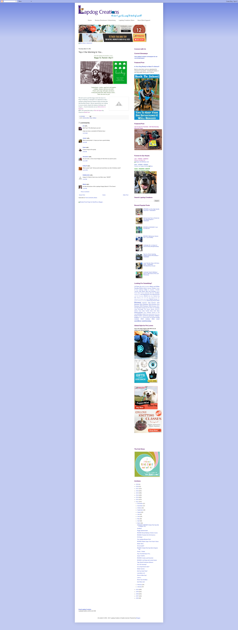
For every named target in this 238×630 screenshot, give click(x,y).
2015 (137, 493)
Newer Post (82, 195)
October (139, 508)
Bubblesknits (86, 175)
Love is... (139, 577)
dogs (91, 117)
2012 (137, 499)
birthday (139, 314)
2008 (137, 594)
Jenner (84, 138)
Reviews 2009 (155, 302)
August (139, 512)
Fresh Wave (137, 292)
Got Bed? (139, 528)
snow (157, 319)
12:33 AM (85, 133)
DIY (148, 289)
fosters (140, 315)
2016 (137, 490)
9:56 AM (85, 151)
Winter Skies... (140, 543)
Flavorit (157, 291)
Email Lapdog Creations (85, 609)
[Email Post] (90, 116)
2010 (137, 589)
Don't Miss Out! (141, 582)
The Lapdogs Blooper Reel (144, 539)
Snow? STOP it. (141, 556)
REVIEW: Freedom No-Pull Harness (146, 535)
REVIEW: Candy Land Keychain (145, 558)
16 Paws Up (137, 286)
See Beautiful (137, 307)
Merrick (146, 296)
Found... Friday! (141, 551)
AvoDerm (147, 286)
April (138, 521)
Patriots (151, 299)
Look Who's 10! (141, 573)
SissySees (85, 156)
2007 (137, 596)
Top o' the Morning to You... (144, 553)
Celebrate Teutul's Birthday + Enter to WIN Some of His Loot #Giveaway (151, 274)
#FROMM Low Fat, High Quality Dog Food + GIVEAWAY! (151, 209)
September (140, 510)
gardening (145, 315)
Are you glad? (140, 546)
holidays (94, 117)
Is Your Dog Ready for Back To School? (146, 66)
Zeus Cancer (145, 311)
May (138, 518)
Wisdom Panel (137, 310)
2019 (137, 484)
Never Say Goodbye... (142, 579)
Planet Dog (150, 300)
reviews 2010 (139, 319)
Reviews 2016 (147, 306)
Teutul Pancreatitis (138, 309)
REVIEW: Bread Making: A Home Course (147, 533)
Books (141, 288)
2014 (137, 495)
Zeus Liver (153, 311)
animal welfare (86, 117)
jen (83, 126)
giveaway (151, 315)
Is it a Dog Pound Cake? (143, 566)
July (138, 514)
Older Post (125, 195)
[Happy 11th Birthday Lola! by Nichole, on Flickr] (141, 162)
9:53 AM (85, 142)
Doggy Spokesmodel (142, 530)
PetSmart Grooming (142, 300)
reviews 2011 (150, 319)
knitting (136, 317)
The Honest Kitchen (149, 309)
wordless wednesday (142, 321)
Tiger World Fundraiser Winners (145, 562)
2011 (137, 501)
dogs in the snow (155, 314)
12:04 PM (85, 170)
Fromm (142, 292)
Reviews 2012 (138, 304)
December (140, 503)
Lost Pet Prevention (138, 296)
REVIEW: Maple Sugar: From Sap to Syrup (148, 541)
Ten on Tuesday (154, 307)
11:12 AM (85, 161)
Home (90, 20)
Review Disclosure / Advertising (105, 20)
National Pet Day (155, 297)
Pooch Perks (156, 300)
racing (157, 317)
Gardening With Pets (149, 292)
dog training (148, 314)
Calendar (149, 288)
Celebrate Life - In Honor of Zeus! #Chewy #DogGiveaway (151, 246)
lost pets (141, 317)
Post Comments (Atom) (91, 197)
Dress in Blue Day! (142, 575)
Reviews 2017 (155, 306)
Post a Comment (85, 191)
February (139, 584)
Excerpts (153, 291)
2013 (137, 497)
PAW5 (147, 299)
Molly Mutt (150, 296)
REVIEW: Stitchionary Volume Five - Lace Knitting (150, 237)
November (140, 505)
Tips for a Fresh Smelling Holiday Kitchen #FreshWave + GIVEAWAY (151, 256)
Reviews (137, 303)
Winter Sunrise (141, 569)
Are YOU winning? (142, 564)
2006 (137, 598)
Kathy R (85, 166)
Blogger (138, 618)
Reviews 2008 (146, 302)
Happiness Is (137, 294)
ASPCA (143, 286)
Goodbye (157, 293)
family (136, 315)
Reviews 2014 (155, 304)
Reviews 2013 (147, 304)
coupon (144, 314)
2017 (137, 488)
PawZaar (155, 299)
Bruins (145, 288)
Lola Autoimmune (144, 294)
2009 (137, 591)
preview (154, 317)
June (138, 516)
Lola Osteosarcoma (154, 294)
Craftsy (145, 289)
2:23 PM (85, 188)
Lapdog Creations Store (126, 20)
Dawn (84, 147)
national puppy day (147, 317)
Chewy (154, 288)
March (139, 523)
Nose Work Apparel (144, 20)
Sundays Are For (145, 307)
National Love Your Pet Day (144, 297)
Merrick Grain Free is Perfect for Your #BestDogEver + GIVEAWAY (151, 219)
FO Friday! (139, 537)
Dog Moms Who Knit (145, 291)
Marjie (84, 184)
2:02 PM (85, 179)
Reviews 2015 (138, 306)
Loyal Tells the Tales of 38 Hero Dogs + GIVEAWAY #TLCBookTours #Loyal (151, 265)
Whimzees (157, 309)
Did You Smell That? (142, 571)
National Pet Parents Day (140, 299)
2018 (137, 486)
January (139, 586)
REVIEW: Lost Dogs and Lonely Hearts (147, 560)
